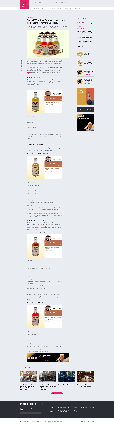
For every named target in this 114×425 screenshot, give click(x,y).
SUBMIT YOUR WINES (85, 109)
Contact (83, 405)
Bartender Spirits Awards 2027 (88, 52)
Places (51, 410)
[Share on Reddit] (21, 64)
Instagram (76, 408)
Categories (52, 405)
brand (28, 72)
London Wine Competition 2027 (89, 71)
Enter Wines (87, 65)
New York (40, 5)
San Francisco (60, 5)
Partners (60, 405)
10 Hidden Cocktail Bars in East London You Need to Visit (84, 42)
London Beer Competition (63, 410)
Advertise (52, 414)
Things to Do (52, 8)
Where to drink (36, 8)
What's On (52, 407)
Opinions (52, 412)
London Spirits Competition (64, 408)
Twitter (75, 410)
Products (66, 8)
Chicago (54, 5)
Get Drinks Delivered (62, 411)
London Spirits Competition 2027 (89, 80)
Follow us (74, 405)
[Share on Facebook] (21, 60)
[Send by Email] (21, 70)
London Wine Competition (63, 407)
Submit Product (78, 8)
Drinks (51, 411)
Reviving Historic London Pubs (84, 37)
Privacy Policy (83, 421)
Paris (66, 5)
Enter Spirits (87, 56)
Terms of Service (90, 421)
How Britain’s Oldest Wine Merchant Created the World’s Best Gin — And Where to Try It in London (85, 32)
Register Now (87, 74)
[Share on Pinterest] (21, 68)
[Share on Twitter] (21, 62)
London (35, 5)
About (71, 8)
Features (59, 8)
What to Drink (44, 8)
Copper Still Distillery (50, 60)
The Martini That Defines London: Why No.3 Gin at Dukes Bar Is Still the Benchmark (85, 25)
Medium (75, 412)
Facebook (76, 407)
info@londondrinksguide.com (87, 407)
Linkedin (75, 411)
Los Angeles (47, 5)
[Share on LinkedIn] (21, 66)
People (51, 408)
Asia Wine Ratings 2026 (87, 61)
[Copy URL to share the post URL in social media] (21, 72)
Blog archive (57, 393)
